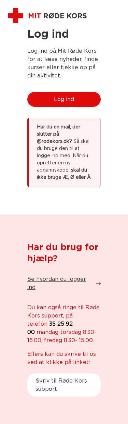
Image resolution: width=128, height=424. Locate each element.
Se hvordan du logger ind (56, 283)
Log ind (64, 99)
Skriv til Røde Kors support (61, 385)
